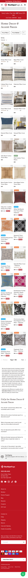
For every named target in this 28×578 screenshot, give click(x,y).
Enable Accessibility (6, 529)
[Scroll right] (25, 32)
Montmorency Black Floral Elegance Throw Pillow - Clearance (19, 320)
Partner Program (5, 495)
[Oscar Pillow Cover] (7, 99)
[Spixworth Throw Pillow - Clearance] (20, 226)
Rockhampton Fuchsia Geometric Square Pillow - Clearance (19, 292)
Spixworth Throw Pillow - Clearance (18, 236)
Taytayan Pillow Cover (19, 108)
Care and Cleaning (5, 526)
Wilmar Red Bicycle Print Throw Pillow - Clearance (19, 210)
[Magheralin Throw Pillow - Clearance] (20, 340)
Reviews (3, 492)
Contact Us (4, 514)
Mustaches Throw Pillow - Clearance (5, 267)
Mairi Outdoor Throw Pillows (19, 159)
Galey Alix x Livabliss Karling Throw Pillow (6, 207)
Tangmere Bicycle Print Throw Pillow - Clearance (7, 239)
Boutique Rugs (7, 564)
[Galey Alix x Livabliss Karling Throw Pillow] (7, 197)
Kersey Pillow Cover (6, 60)
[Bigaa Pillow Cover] (20, 50)
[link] (5, 360)
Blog (2, 498)
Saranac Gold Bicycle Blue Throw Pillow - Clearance (6, 294)
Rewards (3, 501)
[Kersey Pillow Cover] (7, 50)
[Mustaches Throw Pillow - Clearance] (7, 254)
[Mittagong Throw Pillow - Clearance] (7, 340)
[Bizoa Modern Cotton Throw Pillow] (7, 173)
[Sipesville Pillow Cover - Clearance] (20, 254)
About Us (3, 489)
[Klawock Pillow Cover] (7, 123)
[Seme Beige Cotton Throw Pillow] (20, 173)
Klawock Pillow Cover (6, 133)
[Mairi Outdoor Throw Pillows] (20, 146)
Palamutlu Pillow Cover (20, 84)
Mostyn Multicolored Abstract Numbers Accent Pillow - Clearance (6, 324)
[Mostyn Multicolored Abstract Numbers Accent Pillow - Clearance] (7, 309)
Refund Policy (17, 566)
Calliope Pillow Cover (6, 84)
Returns (3, 523)
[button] (25, 5)
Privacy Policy (4, 566)
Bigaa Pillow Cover (18, 60)
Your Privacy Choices (5, 568)
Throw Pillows (5, 32)
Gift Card (3, 507)
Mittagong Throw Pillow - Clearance (5, 352)
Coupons (3, 504)
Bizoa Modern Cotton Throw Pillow (6, 183)
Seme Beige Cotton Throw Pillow (19, 183)
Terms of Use (10, 566)
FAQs (2, 517)
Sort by (2, 37)
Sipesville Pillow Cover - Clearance (19, 264)
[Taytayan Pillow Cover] (20, 99)
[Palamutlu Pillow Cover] (20, 74)
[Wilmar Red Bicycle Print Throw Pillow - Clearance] (20, 197)
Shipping (3, 520)
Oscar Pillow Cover (6, 108)
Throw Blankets (15, 32)
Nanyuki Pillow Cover (19, 133)
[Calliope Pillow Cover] (7, 74)
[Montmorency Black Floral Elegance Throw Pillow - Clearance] (20, 309)
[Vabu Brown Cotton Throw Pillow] (7, 146)
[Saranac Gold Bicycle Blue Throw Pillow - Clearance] (7, 281)
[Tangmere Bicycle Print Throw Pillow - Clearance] (7, 226)
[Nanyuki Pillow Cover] (20, 123)
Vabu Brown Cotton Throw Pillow (6, 156)
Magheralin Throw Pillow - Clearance (18, 350)
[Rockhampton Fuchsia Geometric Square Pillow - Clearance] (20, 281)
